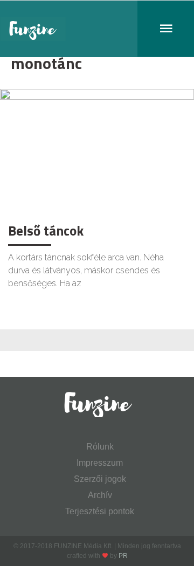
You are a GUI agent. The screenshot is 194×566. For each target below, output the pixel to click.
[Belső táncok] (97, 152)
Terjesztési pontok (99, 511)
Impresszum (100, 462)
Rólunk (100, 446)
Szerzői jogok (100, 479)
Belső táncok (46, 230)
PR (123, 556)
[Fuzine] (97, 29)
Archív (100, 495)
